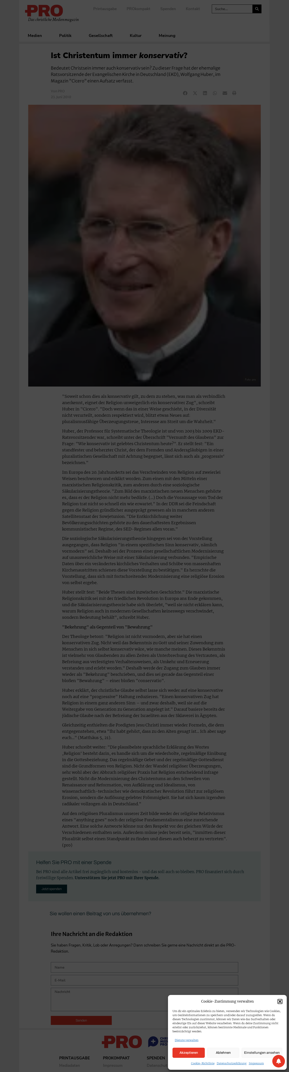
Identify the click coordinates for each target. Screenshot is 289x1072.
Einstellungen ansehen (262, 1052)
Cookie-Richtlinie (202, 1063)
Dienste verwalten (186, 1040)
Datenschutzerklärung (232, 1063)
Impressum (256, 1063)
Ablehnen (223, 1052)
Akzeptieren (188, 1052)
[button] (280, 1001)
